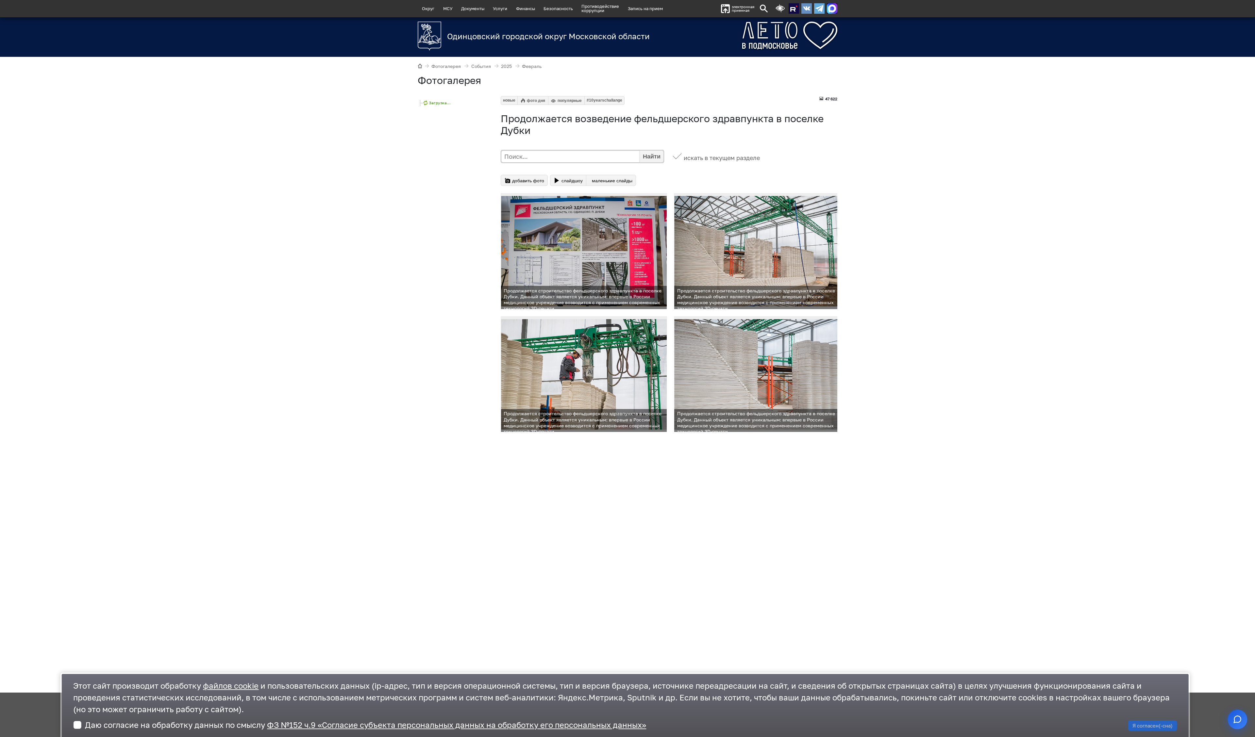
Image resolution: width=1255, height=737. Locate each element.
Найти (652, 156)
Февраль (532, 66)
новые (509, 100)
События (481, 66)
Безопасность (558, 8)
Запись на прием (645, 8)
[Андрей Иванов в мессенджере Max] (832, 8)
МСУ (448, 8)
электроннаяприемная (743, 9)
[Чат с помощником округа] (1237, 719)
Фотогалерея (446, 66)
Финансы (525, 8)
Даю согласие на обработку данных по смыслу (365, 724)
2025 (506, 66)
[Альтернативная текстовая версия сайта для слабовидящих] (780, 8)
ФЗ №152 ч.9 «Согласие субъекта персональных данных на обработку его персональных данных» (456, 724)
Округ (428, 8)
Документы (472, 8)
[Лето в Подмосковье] (753, 35)
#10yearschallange (604, 100)
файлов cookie (231, 685)
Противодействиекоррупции (600, 8)
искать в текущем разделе (722, 157)
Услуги (500, 8)
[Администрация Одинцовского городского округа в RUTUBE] (794, 8)
